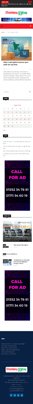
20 (24, 119)
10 (12, 116)
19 (20, 119)
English (7, 228)
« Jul (4, 130)
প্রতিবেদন (5, 39)
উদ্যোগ (4, 245)
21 (29, 119)
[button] (29, 2)
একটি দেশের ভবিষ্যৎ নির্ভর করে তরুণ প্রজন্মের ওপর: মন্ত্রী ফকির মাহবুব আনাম (16, 147)
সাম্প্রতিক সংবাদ (5, 247)
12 (20, 116)
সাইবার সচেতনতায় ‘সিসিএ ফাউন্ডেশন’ (21, 245)
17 (12, 119)
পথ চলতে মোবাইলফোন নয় (12, 254)
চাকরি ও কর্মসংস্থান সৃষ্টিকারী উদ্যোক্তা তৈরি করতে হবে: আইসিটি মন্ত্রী (16, 151)
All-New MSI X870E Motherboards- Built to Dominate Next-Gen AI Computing (17, 234)
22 (4, 122)
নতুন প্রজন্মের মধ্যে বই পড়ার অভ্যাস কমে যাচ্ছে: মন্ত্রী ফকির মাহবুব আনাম (16, 154)
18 (16, 119)
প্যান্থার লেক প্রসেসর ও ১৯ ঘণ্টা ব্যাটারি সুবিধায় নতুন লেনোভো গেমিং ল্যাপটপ (16, 142)
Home (3, 32)
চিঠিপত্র (4, 254)
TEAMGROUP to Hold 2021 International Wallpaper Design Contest (21, 261)
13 (24, 116)
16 (8, 119)
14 (29, 116)
